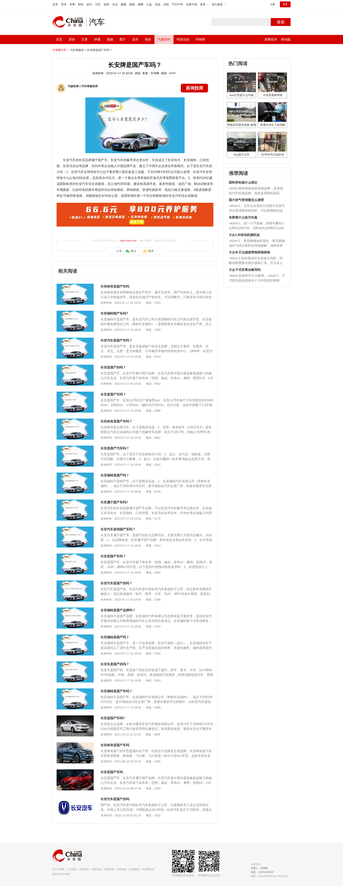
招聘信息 (97, 869)
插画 (132, 4)
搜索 (281, 22)
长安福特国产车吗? (114, 313)
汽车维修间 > (78, 50)
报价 (148, 39)
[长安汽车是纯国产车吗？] (75, 528)
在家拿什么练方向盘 (243, 217)
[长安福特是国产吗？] (75, 474)
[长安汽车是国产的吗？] (75, 582)
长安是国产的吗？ (113, 367)
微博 (151, 251)
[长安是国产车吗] (75, 771)
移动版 (286, 39)
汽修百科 (164, 39)
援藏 (123, 4)
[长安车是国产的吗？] (75, 663)
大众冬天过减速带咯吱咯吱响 (249, 252)
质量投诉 (270, 39)
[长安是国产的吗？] (75, 366)
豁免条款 (122, 869)
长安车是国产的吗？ (115, 664)
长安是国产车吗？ (113, 394)
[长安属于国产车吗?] (75, 501)
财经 (81, 4)
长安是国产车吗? (113, 718)
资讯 (63, 4)
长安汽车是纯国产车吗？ (118, 529)
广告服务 (72, 869)
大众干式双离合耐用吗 (245, 269)
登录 (285, 4)
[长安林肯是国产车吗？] (75, 420)
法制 (166, 4)
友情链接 (134, 869)
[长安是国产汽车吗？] (75, 447)
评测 (97, 39)
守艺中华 (177, 4)
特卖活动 (183, 39)
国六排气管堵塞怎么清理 (246, 200)
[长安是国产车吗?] (75, 717)
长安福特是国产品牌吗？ (118, 610)
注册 (272, 4)
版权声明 (109, 869)
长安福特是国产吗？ (115, 475)
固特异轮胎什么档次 (243, 182)
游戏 (106, 4)
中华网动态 (148, 869)
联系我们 (84, 869)
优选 (157, 4)
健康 (140, 4)
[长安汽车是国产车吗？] (75, 339)
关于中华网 (58, 869)
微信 (133, 251)
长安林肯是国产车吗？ (116, 421)
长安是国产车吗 (112, 772)
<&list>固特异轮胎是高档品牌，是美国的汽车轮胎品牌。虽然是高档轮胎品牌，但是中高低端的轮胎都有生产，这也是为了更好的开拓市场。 (256, 191)
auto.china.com (128, 240)
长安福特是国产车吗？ (116, 691)
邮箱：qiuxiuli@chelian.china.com (269, 876)
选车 (135, 39)
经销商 (200, 39)
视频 (110, 39)
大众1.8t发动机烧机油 (244, 234)
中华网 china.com (69, 22)
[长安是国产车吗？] (75, 393)
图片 (122, 39)
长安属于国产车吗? (114, 502)
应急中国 (191, 4)
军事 (72, 4)
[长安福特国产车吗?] (75, 312)
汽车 (98, 4)
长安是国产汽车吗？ (115, 448)
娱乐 (89, 4)
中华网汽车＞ (60, 50)
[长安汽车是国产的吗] (75, 798)
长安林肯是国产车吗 (115, 286)
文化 (115, 4)
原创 (72, 39)
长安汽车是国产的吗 (115, 799)
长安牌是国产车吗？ (99, 50)
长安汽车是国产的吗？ (116, 583)
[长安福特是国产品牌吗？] (75, 609)
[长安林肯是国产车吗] (75, 285)
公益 (149, 4)
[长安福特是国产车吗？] (75, 690)
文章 (84, 39)
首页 (55, 4)
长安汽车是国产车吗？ (116, 340)
